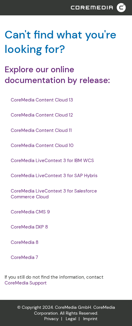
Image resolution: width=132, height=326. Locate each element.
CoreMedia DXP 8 (29, 227)
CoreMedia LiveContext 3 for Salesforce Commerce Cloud (54, 194)
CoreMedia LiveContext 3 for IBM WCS (52, 161)
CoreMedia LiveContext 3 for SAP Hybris (54, 176)
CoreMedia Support (26, 283)
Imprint (90, 318)
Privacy (51, 318)
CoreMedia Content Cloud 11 (41, 130)
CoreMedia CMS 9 (30, 212)
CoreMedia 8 (24, 242)
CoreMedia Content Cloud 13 (42, 100)
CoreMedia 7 (24, 257)
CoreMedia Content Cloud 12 (42, 115)
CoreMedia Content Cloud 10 (42, 146)
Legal (71, 318)
